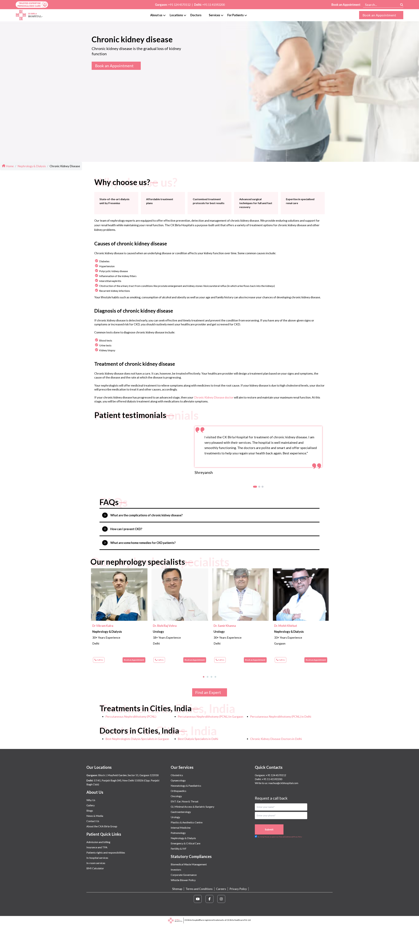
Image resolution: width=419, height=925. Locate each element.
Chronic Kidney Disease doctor (213, 397)
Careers (221, 889)
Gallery (90, 805)
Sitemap (177, 889)
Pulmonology (178, 832)
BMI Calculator (95, 868)
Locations (176, 15)
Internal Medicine (181, 827)
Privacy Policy (238, 889)
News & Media (94, 815)
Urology (175, 817)
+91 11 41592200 (213, 4)
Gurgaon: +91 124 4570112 (270, 775)
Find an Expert (208, 692)
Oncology (176, 796)
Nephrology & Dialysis (183, 838)
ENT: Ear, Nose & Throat (184, 801)
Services (214, 15)
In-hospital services (97, 857)
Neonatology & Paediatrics (186, 785)
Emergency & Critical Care (185, 843)
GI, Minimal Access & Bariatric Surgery (192, 806)
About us (156, 15)
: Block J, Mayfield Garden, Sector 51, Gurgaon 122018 (122, 775)
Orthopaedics (178, 790)
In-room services (95, 863)
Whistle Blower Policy (183, 880)
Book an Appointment (345, 4)
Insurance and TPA (96, 847)
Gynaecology (178, 780)
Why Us (90, 800)
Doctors (195, 15)
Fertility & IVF (178, 848)
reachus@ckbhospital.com (283, 783)
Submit (269, 829)
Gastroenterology (181, 811)
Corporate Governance (184, 874)
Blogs (89, 810)
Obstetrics (177, 775)
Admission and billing (98, 842)
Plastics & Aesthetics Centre (186, 822)
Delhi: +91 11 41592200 (268, 779)
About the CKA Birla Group (101, 826)
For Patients (235, 15)
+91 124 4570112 (179, 4)
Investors (176, 869)
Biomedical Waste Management (189, 864)
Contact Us (92, 821)
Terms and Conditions (199, 889)
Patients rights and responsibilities (105, 852)
